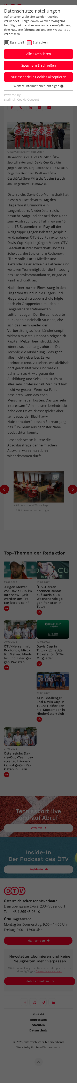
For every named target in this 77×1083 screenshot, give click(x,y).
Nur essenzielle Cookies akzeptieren (38, 77)
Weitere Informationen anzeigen (37, 86)
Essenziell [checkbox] (17, 42)
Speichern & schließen (38, 65)
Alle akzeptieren (38, 54)
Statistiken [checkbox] (40, 42)
